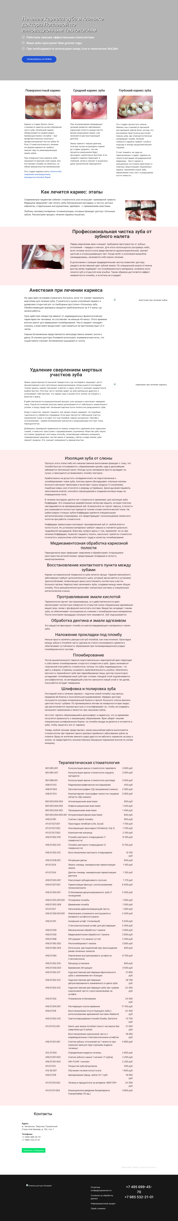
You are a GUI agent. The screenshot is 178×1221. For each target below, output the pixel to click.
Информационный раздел (103, 1203)
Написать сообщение (33, 1150)
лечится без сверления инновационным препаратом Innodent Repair (43, 174)
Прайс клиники (98, 1208)
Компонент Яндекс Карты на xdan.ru (139, 1167)
